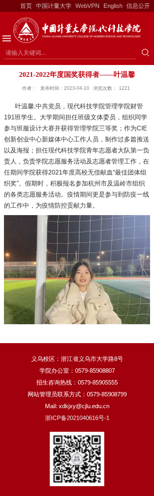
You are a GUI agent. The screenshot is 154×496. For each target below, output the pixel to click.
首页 (26, 5)
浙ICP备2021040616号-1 (77, 417)
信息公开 (138, 5)
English (112, 5)
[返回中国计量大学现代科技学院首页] (77, 30)
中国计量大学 (53, 5)
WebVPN (87, 5)
